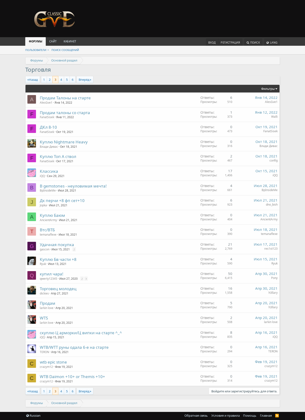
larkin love (46, 308)
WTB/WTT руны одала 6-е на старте (74, 347)
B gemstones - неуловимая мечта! (73, 186)
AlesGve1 (46, 103)
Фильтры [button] (268, 88)
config (273, 160)
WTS (44, 318)
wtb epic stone (53, 362)
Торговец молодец (58, 288)
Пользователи (35, 50)
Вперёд (84, 79)
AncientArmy (48, 220)
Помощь (249, 415)
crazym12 (46, 367)
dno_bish (272, 204)
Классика (49, 171)
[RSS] (277, 415)
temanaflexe (48, 235)
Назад (33, 79)
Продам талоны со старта (65, 112)
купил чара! (51, 274)
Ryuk (43, 264)
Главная (266, 415)
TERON (44, 352)
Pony (274, 278)
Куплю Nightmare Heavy (64, 142)
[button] (48, 50)
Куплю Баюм (52, 215)
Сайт (52, 41)
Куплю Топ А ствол (58, 156)
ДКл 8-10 (48, 127)
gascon (44, 249)
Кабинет (70, 41)
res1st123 (271, 249)
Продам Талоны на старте (65, 98)
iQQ (42, 176)
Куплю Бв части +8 (58, 259)
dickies (44, 293)
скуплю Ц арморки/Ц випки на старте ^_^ (81, 332)
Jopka (43, 205)
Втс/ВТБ (47, 230)
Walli (274, 117)
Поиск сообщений (65, 50)
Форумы (35, 41)
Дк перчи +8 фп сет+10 (62, 200)
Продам (47, 303)
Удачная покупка (57, 244)
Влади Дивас (49, 147)
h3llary (273, 293)
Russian (35, 415)
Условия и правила (225, 415)
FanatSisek (47, 117)
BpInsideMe (48, 190)
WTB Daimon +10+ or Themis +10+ (72, 376)
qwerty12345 (48, 279)
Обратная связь (196, 415)
